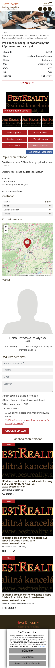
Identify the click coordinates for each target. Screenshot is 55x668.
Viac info (41, 646)
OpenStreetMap (39, 275)
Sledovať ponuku (14, 133)
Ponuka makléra (27, 350)
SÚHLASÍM (27, 651)
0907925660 (11, 347)
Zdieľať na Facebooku (40, 152)
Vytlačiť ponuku (41, 139)
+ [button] (6, 226)
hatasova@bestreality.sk (39, 347)
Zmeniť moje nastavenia (27, 663)
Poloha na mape (14, 139)
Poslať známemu (40, 133)
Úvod (5, 32)
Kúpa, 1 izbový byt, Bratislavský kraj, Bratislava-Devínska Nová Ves (26, 35)
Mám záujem (14, 146)
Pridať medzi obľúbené (16, 111)
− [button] (6, 230)
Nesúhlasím (27, 657)
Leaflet (22, 275)
